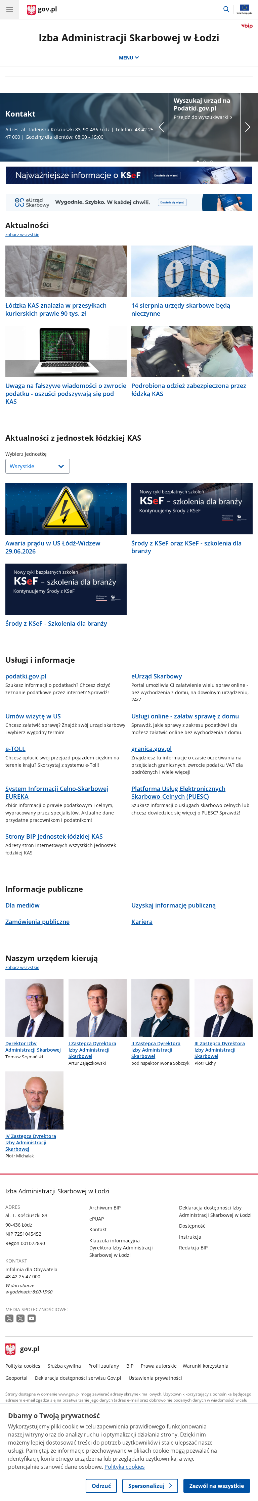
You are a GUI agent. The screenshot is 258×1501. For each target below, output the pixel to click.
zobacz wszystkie (22, 234)
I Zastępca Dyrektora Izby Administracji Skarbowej (92, 1049)
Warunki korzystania (205, 1366)
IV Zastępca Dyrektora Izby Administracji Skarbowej (30, 1142)
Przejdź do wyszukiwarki (202, 108)
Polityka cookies (22, 1366)
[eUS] (129, 202)
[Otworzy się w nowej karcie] (10, 1318)
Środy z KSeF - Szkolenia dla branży (56, 623)
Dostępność (192, 1226)
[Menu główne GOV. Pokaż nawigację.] (9, 9)
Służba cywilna (64, 1366)
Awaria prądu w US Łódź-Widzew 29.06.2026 (52, 547)
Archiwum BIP (105, 1207)
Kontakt (97, 1229)
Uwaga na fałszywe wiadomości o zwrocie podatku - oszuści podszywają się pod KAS (65, 393)
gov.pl (29, 1349)
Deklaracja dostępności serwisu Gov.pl (78, 1378)
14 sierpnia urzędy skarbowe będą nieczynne (180, 309)
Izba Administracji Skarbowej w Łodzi (129, 37)
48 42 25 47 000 (22, 1276)
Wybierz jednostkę (43, 453)
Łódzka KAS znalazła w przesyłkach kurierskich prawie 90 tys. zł (55, 309)
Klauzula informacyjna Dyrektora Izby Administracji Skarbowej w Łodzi (121, 1247)
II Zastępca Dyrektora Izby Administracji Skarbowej (155, 1049)
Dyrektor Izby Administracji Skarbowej (33, 1046)
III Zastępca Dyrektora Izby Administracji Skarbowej (220, 1049)
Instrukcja (190, 1237)
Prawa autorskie (159, 1366)
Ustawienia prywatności (155, 1378)
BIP (129, 1366)
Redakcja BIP (193, 1247)
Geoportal (16, 1378)
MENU (126, 57)
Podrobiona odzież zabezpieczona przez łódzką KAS (188, 389)
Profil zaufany (103, 1366)
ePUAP (96, 1219)
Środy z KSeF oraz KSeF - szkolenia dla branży (186, 547)
